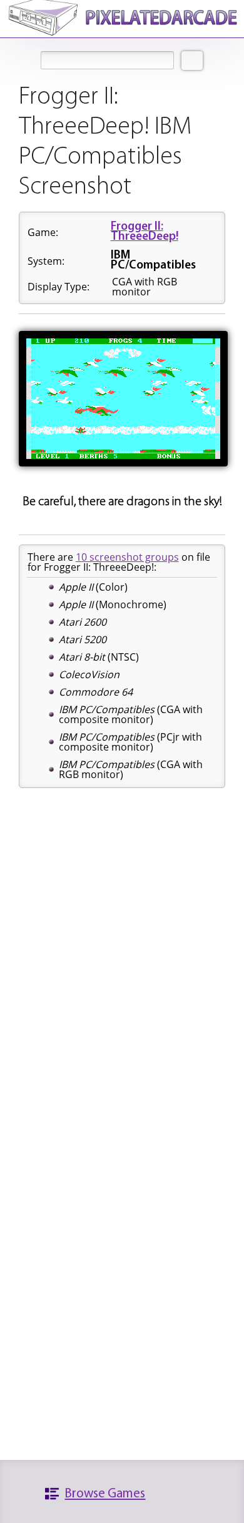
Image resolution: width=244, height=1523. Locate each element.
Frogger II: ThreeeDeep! (144, 232)
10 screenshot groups (127, 557)
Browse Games (104, 1494)
